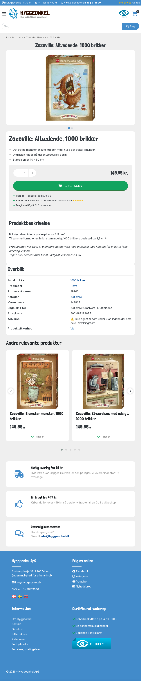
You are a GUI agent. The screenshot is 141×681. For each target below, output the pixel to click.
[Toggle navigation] (4, 14)
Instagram (81, 576)
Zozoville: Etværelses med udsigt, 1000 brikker (102, 416)
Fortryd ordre (20, 644)
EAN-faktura (19, 634)
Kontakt (16, 624)
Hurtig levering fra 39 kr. (18, 2)
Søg (132, 26)
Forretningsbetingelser (26, 649)
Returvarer (18, 639)
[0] (134, 14)
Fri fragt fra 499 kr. (47, 2)
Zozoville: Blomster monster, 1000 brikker (37, 416)
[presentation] (11, 391)
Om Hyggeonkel (22, 619)
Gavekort (17, 629)
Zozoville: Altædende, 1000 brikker (43, 37)
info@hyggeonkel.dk (55, 536)
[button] (61, 449)
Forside (10, 37)
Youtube (81, 581)
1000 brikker (78, 280)
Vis (72, 328)
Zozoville (76, 297)
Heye (20, 37)
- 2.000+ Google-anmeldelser (50, 200)
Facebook (82, 571)
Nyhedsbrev (83, 586)
